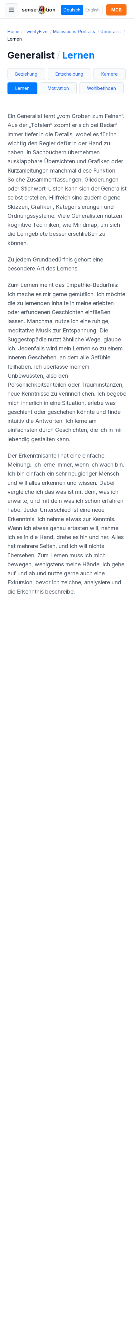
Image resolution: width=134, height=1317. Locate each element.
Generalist (111, 31)
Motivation (58, 88)
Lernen (22, 88)
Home (13, 31)
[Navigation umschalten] (11, 9)
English (92, 9)
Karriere (109, 74)
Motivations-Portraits (74, 31)
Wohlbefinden (101, 88)
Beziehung (26, 74)
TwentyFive (36, 31)
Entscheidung (69, 74)
